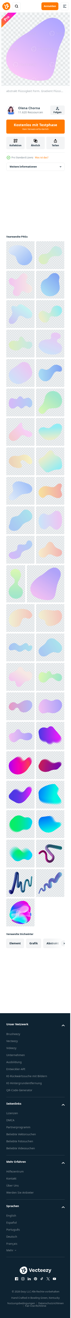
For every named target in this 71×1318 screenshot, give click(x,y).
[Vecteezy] (6, 6)
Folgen (57, 112)
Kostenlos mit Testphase (35, 126)
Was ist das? (41, 157)
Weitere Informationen (23, 166)
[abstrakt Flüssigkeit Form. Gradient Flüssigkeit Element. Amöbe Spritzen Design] (20, 255)
